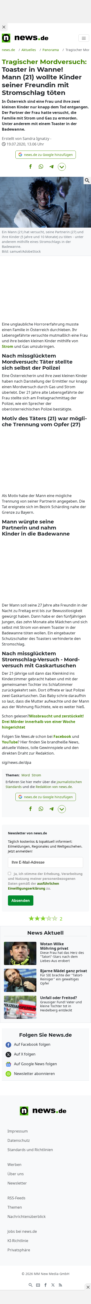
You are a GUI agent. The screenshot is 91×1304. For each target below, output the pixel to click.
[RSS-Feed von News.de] (60, 1284)
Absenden (20, 900)
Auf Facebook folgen (31, 1044)
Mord (25, 775)
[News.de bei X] (53, 1284)
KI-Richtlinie (17, 1240)
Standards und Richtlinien (30, 1149)
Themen (14, 1207)
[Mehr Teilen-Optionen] (62, 167)
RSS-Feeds (16, 1198)
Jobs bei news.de (22, 1231)
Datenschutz (18, 1140)
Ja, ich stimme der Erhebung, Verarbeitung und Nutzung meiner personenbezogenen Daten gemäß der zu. (45, 881)
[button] (45, 155)
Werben (14, 1164)
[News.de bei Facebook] (45, 1284)
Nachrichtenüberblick (26, 1216)
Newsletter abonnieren (34, 1073)
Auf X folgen (24, 1054)
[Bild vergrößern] (87, 180)
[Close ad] (3, 27)
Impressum (17, 1131)
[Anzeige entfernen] (87, 1287)
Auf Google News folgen (35, 1063)
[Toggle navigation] (83, 38)
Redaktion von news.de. (54, 786)
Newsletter (17, 1183)
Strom (36, 775)
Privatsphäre (18, 1249)
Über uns (15, 1173)
